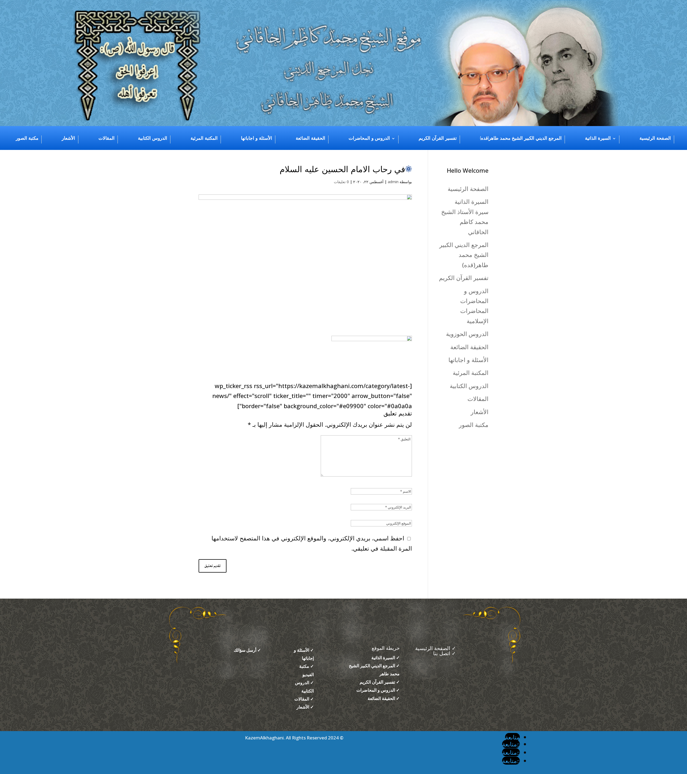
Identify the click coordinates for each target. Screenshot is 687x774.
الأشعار (68, 138)
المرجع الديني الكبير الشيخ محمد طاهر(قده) (521, 138)
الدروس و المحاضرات (369, 138)
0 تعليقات (341, 181)
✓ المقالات (304, 699)
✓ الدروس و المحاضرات (378, 690)
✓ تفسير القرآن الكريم (380, 682)
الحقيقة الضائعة (310, 138)
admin (393, 181)
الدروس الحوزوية (467, 334)
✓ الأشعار (305, 707)
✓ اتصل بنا (444, 653)
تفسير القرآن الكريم (438, 138)
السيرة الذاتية (598, 138)
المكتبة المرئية (204, 138)
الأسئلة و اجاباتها (256, 138)
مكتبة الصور (27, 138)
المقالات (106, 138)
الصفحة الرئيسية (655, 138)
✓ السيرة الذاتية (385, 658)
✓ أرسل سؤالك (247, 650)
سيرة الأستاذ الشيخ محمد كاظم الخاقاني (464, 222)
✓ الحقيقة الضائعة (384, 698)
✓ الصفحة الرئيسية (435, 648)
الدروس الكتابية (152, 138)
